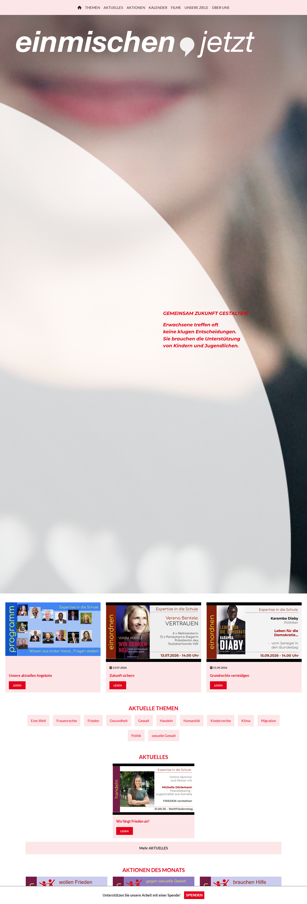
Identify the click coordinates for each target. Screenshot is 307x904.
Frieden (93, 720)
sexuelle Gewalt (164, 735)
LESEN (17, 685)
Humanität (192, 720)
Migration (268, 720)
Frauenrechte (66, 720)
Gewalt (143, 720)
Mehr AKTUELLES (153, 848)
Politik (136, 735)
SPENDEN (194, 895)
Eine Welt (38, 720)
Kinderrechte (221, 720)
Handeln (166, 720)
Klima (245, 720)
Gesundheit (119, 720)
